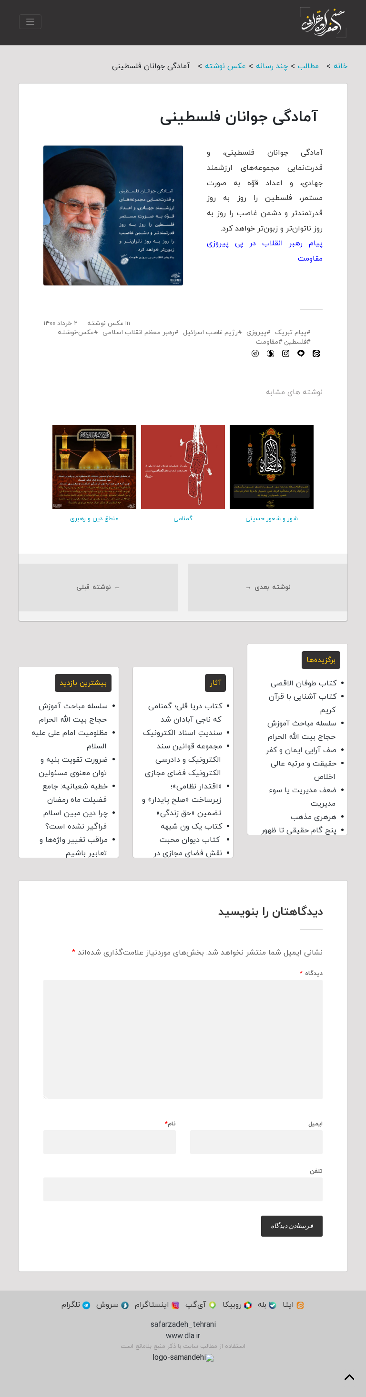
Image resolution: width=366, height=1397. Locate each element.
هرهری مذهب (313, 817)
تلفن (316, 1171)
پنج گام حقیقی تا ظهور (298, 830)
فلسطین (295, 342)
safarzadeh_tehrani (183, 1325)
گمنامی (183, 519)
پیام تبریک (290, 332)
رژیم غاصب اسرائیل (210, 332)
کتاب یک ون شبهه (191, 826)
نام (170, 1124)
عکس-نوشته (76, 332)
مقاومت (267, 342)
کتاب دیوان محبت (191, 840)
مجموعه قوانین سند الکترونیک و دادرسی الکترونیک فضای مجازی (183, 759)
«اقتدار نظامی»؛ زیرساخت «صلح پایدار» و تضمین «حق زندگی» (182, 800)
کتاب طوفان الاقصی (303, 683)
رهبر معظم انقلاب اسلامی (138, 332)
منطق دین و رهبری (94, 519)
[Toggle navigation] (30, 21)
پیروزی (256, 332)
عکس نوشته (105, 323)
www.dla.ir (183, 1336)
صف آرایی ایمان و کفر (301, 750)
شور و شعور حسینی (271, 519)
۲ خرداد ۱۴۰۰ (60, 323)
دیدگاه (311, 974)
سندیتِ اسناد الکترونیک (182, 733)
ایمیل (315, 1124)
